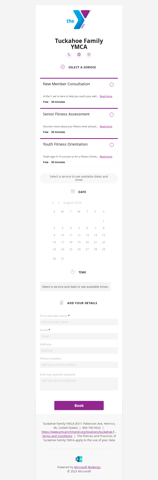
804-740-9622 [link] (91, 428)
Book (79, 405)
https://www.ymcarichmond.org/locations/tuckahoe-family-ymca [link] (86, 432)
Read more (106, 96)
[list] (79, 123)
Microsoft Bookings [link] (87, 467)
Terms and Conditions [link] (57, 436)
